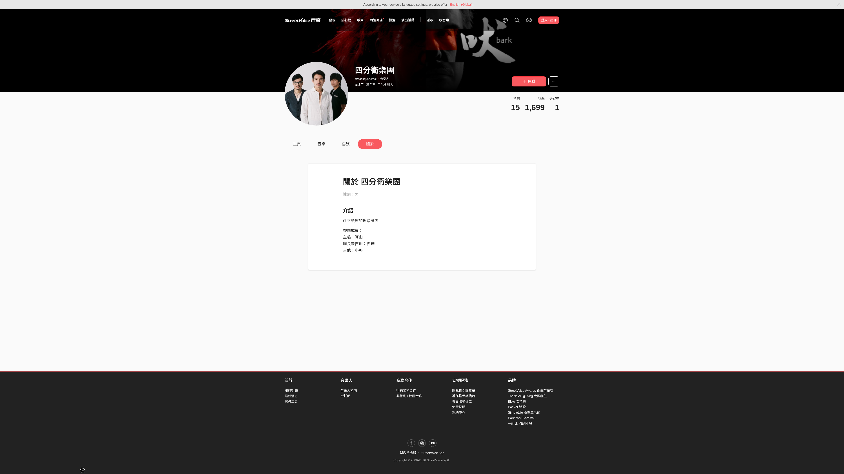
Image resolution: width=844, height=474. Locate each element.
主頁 (297, 144)
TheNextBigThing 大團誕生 (527, 396)
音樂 (321, 144)
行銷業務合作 (406, 390)
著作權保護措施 (463, 396)
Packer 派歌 (517, 407)
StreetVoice (303, 20)
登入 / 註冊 (549, 20)
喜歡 (346, 144)
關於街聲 (291, 390)
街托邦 (345, 396)
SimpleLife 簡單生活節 (524, 412)
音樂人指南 (348, 390)
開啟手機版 (408, 453)
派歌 (430, 20)
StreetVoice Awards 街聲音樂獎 (530, 390)
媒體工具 (291, 401)
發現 (332, 20)
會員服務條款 (462, 401)
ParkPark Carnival (521, 418)
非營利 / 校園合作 (409, 396)
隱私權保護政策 (463, 390)
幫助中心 (458, 412)
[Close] (839, 4)
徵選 (392, 20)
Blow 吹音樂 (517, 401)
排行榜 (346, 20)
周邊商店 (376, 20)
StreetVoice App (432, 453)
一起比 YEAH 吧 (520, 423)
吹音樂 (444, 20)
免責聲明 (458, 407)
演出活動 (408, 20)
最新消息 (291, 396)
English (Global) (461, 4)
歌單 (360, 20)
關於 (370, 144)
